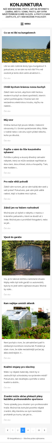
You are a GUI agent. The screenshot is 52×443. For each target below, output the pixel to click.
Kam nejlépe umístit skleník (19, 303)
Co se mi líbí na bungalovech (19, 32)
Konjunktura (26, 4)
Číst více (7, 78)
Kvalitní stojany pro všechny (19, 366)
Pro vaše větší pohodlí (16, 181)
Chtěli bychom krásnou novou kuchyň (24, 87)
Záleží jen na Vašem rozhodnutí (21, 207)
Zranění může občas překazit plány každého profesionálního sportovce (23, 398)
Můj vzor (8, 119)
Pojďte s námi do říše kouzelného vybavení (22, 151)
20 (40, 430)
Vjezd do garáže (13, 237)
